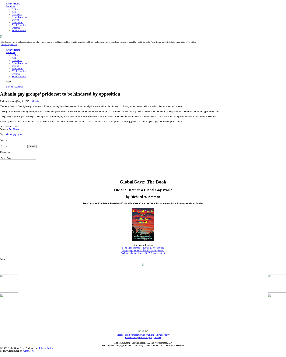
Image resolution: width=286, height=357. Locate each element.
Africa (15, 9)
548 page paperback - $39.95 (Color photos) (143, 247)
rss (33, 351)
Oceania (16, 27)
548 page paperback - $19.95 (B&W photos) (143, 250)
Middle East (17, 22)
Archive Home (13, 3)
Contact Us (5, 45)
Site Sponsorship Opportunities (139, 334)
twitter (26, 351)
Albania (19, 86)
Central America (19, 17)
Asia (14, 11)
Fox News (14, 129)
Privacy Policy (163, 334)
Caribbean (17, 14)
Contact (157, 337)
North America (19, 25)
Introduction (131, 337)
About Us (13, 45)
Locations (10, 6)
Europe (15, 19)
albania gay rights (14, 134)
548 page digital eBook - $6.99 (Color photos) (143, 253)
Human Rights (145, 337)
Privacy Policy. (46, 348)
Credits (120, 334)
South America (19, 30)
